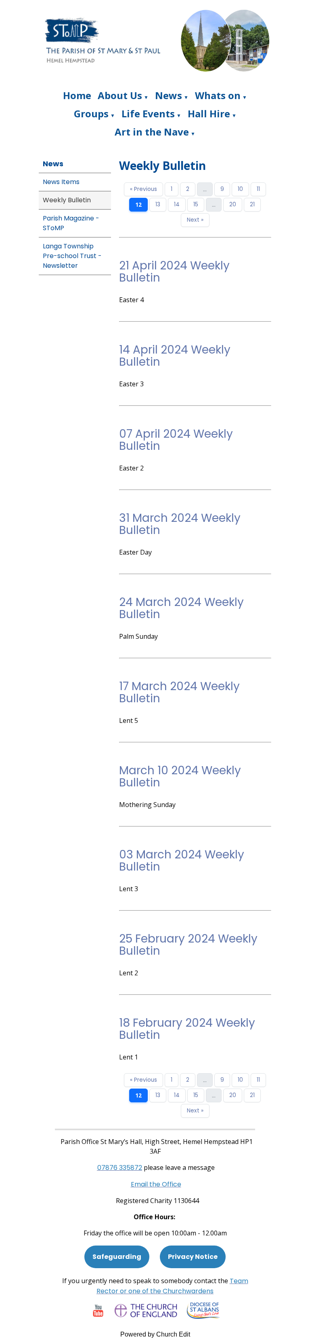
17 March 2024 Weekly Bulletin (179, 692)
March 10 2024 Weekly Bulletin (180, 776)
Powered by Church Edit (155, 1334)
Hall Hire (209, 113)
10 (240, 189)
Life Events (148, 113)
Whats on (218, 95)
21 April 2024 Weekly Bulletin (174, 272)
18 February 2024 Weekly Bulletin (187, 1029)
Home (77, 95)
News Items (61, 181)
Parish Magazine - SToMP (71, 223)
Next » (195, 220)
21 (252, 204)
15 (195, 204)
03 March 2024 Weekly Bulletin (181, 861)
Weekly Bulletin (67, 200)
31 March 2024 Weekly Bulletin (180, 524)
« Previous (143, 189)
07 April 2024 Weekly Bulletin (176, 440)
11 (258, 189)
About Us (120, 95)
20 (232, 204)
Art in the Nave (152, 131)
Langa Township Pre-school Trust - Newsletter (72, 256)
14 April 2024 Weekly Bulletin (174, 356)
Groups (91, 113)
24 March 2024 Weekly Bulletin (181, 608)
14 (177, 204)
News (168, 95)
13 (157, 204)
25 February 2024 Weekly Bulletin (188, 945)
